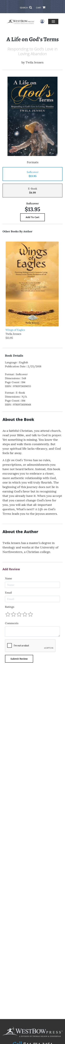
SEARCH (24, 7)
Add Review (11, 569)
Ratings (9, 606)
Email (8, 592)
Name (8, 578)
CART (39, 7)
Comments (11, 623)
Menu (53, 21)
